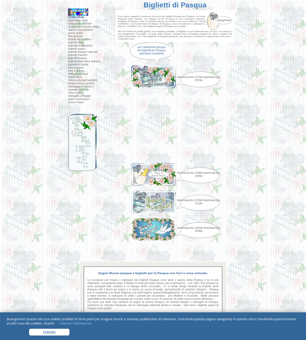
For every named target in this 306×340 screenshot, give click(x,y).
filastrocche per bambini (82, 80)
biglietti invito (76, 42)
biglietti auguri (76, 48)
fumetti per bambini (79, 39)
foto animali (75, 36)
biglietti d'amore (77, 55)
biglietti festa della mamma (84, 61)
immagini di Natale (79, 96)
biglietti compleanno (80, 45)
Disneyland (75, 77)
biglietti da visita (78, 20)
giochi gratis (75, 33)
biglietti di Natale (78, 64)
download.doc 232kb (190, 200)
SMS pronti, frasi (78, 74)
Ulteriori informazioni (75, 323)
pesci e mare (76, 102)
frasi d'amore (76, 70)
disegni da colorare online (84, 26)
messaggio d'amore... (81, 86)
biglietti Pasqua (77, 58)
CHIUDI (49, 332)
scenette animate (78, 89)
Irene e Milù (75, 92)
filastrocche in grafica (81, 83)
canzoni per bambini (80, 29)
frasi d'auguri (76, 67)
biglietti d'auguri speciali (82, 51)
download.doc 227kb (190, 77)
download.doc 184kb (190, 172)
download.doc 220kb (190, 227)
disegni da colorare (80, 23)
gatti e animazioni (79, 99)
